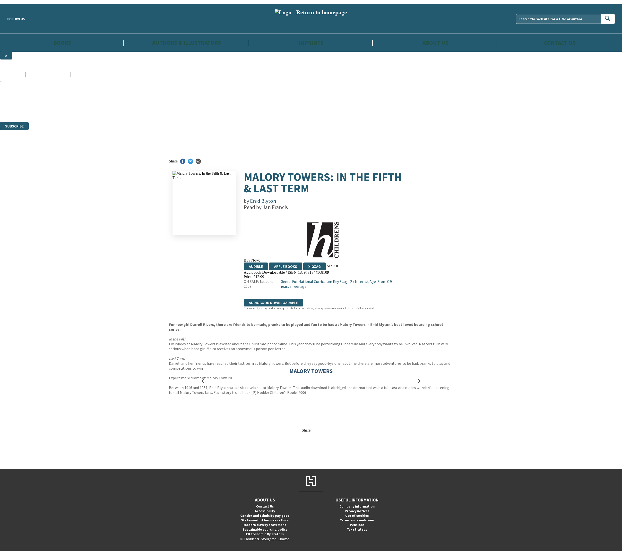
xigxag (314, 266)
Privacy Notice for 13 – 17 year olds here (505, 85)
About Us (435, 42)
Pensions (357, 525)
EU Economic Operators (265, 534)
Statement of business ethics (265, 520)
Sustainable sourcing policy (265, 529)
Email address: (12, 74)
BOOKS (62, 42)
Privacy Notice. (96, 111)
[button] (202, 381)
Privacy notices (357, 511)
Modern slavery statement (264, 525)
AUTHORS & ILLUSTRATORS (186, 42)
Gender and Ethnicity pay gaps (264, 515)
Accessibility (265, 511)
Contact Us (560, 42)
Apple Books (285, 266)
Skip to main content (16, 2)
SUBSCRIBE (14, 126)
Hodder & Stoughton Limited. (56, 102)
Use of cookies (357, 515)
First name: (9, 68)
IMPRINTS (311, 42)
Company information (357, 506)
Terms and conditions (357, 520)
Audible (256, 266)
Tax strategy (357, 529)
